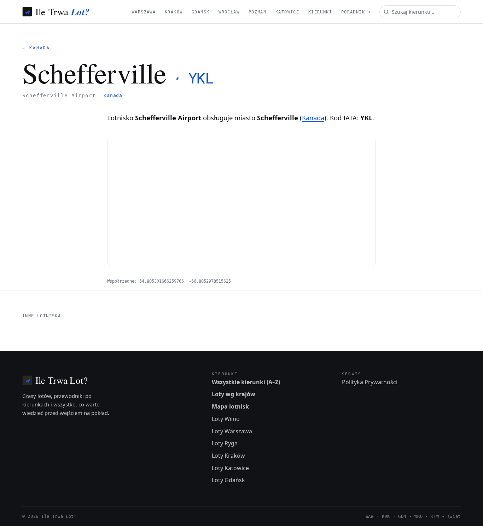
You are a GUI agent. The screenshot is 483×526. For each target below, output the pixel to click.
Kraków (174, 12)
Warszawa (144, 12)
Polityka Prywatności (369, 382)
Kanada (113, 95)
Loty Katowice (230, 468)
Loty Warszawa (232, 431)
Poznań (258, 12)
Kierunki (320, 12)
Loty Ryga (225, 443)
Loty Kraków (228, 455)
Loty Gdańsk (228, 480)
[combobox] (420, 11)
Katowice (287, 12)
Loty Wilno (226, 419)
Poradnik (356, 12)
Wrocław (229, 12)
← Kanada (36, 48)
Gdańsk (201, 12)
